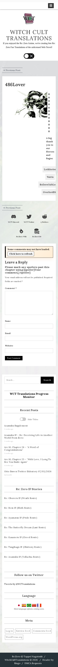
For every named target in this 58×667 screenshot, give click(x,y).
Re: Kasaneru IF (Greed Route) (21, 537)
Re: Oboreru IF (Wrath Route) (20, 498)
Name (8, 321)
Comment (11, 288)
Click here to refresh (21, 254)
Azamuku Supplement (16, 425)
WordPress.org (14, 637)
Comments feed (42, 631)
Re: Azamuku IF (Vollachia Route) (22, 557)
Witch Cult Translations (29, 35)
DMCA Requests (33, 663)
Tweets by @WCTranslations (19, 584)
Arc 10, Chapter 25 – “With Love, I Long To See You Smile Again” (27, 460)
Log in (9, 631)
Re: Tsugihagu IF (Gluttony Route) (23, 547)
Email (8, 333)
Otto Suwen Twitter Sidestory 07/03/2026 (27, 471)
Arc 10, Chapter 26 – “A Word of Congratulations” (21, 448)
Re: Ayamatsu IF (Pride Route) (20, 517)
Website (9, 345)
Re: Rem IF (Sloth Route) (17, 508)
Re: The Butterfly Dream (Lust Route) (25, 527)
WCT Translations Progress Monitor (29, 395)
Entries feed (23, 631)
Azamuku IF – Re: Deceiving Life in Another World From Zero (28, 436)
